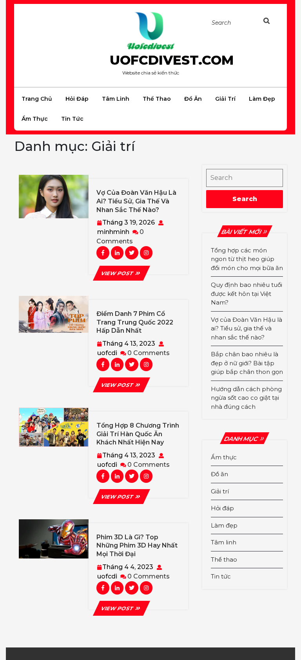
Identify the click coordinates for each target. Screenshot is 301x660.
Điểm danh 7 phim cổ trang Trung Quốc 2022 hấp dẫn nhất (134, 322)
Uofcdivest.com (172, 60)
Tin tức (72, 118)
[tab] (270, 21)
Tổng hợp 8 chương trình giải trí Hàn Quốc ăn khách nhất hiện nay (137, 434)
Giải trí (225, 98)
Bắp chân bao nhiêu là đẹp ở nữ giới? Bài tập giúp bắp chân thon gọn (247, 362)
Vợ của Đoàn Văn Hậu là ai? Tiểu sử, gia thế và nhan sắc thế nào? (136, 201)
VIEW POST (121, 273)
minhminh (113, 232)
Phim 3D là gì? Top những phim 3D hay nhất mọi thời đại (137, 545)
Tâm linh (115, 98)
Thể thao (157, 98)
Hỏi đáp (77, 98)
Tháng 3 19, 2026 (128, 222)
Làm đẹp (262, 98)
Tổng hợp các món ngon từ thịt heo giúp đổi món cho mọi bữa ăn (247, 259)
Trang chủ (37, 98)
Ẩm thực (35, 118)
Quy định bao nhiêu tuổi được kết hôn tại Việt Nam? (246, 293)
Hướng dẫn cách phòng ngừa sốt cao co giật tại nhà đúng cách (246, 397)
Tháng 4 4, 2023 (127, 567)
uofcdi (107, 353)
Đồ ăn (193, 98)
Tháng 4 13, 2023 (128, 343)
